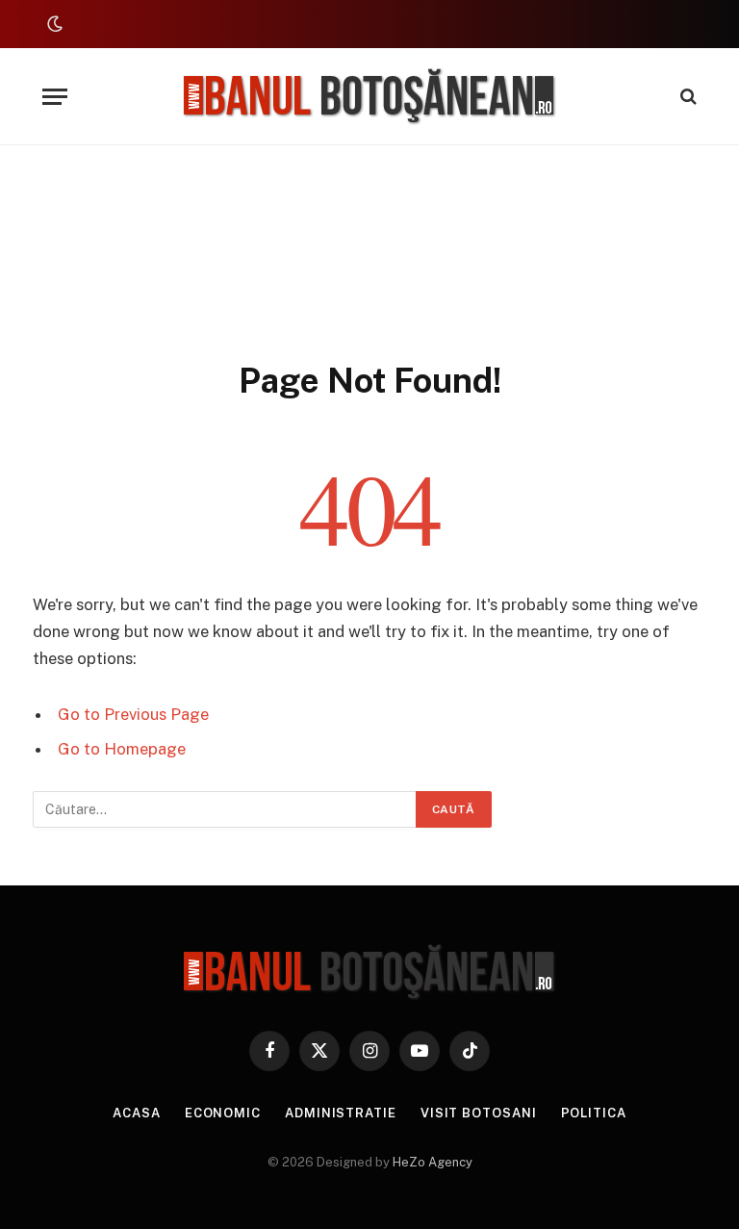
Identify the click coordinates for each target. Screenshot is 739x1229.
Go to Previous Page (133, 714)
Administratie (340, 1113)
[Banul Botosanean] (370, 97)
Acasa (137, 1113)
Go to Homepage (122, 748)
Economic (223, 1113)
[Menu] (54, 96)
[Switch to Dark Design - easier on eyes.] (53, 24)
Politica (593, 1113)
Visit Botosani (478, 1113)
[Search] (686, 96)
